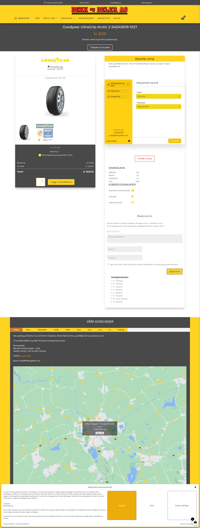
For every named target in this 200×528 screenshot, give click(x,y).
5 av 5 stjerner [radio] (118, 231)
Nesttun (16, 330)
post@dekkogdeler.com (118, 135)
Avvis (152, 505)
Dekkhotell (67, 18)
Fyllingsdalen (42, 330)
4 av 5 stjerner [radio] (116, 231)
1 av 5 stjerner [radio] (108, 231)
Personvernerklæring (22, 524)
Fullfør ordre (144, 158)
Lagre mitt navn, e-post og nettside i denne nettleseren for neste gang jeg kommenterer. (144, 264)
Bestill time (49, 18)
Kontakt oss (103, 18)
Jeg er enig (99, 433)
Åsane (28, 330)
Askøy (68, 330)
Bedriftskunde (86, 18)
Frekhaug (121, 330)
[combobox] (157, 96)
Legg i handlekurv (61, 182)
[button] (195, 487)
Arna (89, 330)
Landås (56, 330)
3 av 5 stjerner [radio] (113, 231)
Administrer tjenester (187, 524)
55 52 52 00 (26, 356)
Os (110, 330)
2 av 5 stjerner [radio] (111, 231)
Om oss (116, 18)
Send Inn (174, 271)
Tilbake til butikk (100, 47)
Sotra (79, 330)
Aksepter (121, 505)
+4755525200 (118, 133)
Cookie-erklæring (8, 524)
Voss (100, 330)
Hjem (37, 18)
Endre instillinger (182, 505)
